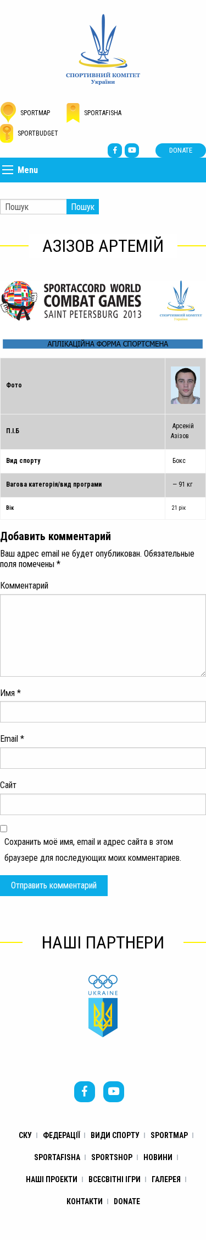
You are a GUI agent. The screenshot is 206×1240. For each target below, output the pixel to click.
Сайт (8, 785)
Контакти (84, 1201)
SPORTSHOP (111, 1157)
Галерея (166, 1179)
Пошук (82, 207)
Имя (10, 693)
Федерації (61, 1135)
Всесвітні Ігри (114, 1179)
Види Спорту (115, 1135)
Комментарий (24, 585)
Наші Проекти (51, 1179)
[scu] (103, 49)
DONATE (180, 150)
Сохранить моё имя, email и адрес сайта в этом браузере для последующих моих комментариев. (92, 850)
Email (12, 739)
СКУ (25, 1135)
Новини (157, 1157)
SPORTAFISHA (57, 1157)
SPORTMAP (169, 1135)
